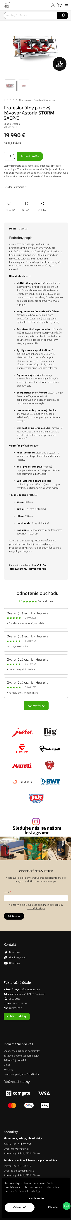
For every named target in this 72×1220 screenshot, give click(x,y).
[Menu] (66, 5)
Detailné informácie (14, 187)
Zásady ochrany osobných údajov (21, 1056)
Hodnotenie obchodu (36, 593)
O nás (7, 1065)
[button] (67, 1206)
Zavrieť (31, 199)
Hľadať (62, 15)
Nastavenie (36, 1198)
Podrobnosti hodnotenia (45, 100)
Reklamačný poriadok (15, 1060)
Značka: (12, 124)
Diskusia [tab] (23, 229)
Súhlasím (52, 1207)
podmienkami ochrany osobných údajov (45, 906)
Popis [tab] (12, 229)
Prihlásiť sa (14, 916)
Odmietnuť (19, 1207)
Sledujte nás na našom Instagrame (37, 830)
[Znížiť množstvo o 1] (14, 158)
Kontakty (8, 1070)
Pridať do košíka (30, 156)
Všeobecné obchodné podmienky (22, 1051)
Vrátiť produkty (16, 1016)
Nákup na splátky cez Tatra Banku (21, 1074)
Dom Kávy (14, 952)
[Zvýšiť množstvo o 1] (14, 154)
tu (38, 1191)
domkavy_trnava (18, 957)
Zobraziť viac (36, 705)
